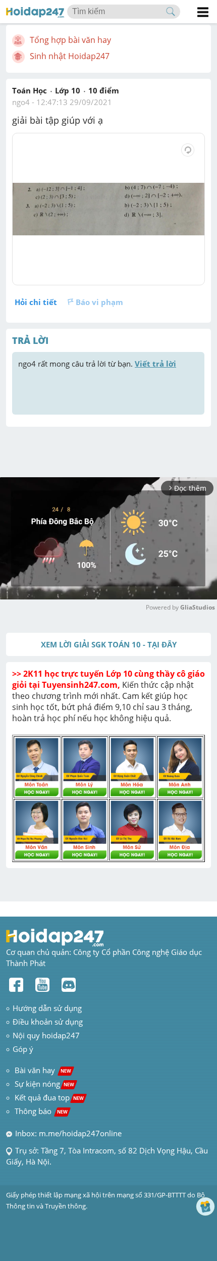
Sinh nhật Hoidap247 (70, 56)
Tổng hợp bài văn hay (70, 39)
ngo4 (21, 102)
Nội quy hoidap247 (46, 1035)
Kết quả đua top (49, 1097)
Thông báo (41, 1111)
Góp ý (23, 1049)
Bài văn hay (42, 1070)
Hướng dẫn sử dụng (47, 1008)
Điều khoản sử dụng (48, 1022)
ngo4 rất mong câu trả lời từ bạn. (97, 364)
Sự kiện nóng (44, 1084)
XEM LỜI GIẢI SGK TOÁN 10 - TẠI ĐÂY (109, 644)
